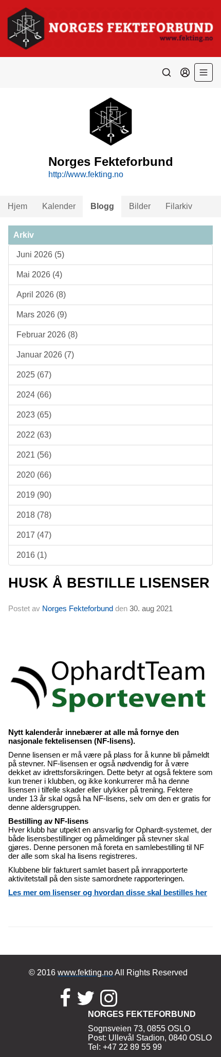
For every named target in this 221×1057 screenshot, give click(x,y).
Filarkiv (178, 206)
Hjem (17, 206)
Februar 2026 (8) (47, 334)
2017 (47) (33, 535)
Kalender (59, 206)
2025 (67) (33, 374)
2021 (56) (33, 454)
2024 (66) (33, 394)
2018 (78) (33, 515)
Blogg (102, 206)
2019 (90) (33, 494)
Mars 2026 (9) (41, 314)
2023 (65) (33, 414)
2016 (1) (31, 555)
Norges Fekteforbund (77, 608)
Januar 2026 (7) (45, 354)
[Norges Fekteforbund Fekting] (110, 28)
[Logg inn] (185, 72)
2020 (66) (33, 474)
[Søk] (166, 72)
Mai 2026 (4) (39, 274)
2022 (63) (33, 434)
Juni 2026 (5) (40, 254)
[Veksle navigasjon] (203, 72)
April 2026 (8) (41, 294)
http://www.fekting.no (85, 174)
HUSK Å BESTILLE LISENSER (109, 583)
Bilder (140, 206)
